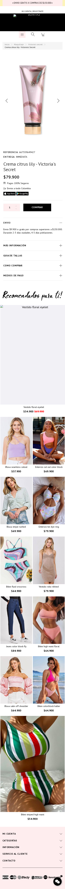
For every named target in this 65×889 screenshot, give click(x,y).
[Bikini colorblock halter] (49, 680)
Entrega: (9, 156)
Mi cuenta (9, 833)
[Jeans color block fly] (16, 620)
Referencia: (10, 152)
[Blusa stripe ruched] (16, 500)
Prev (6, 100)
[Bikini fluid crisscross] (16, 560)
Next (58, 100)
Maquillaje (19, 44)
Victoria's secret (35, 44)
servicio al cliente (15, 853)
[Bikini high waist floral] (49, 620)
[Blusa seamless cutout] (16, 440)
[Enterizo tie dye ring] (49, 500)
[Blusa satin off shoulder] (16, 680)
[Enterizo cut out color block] (49, 440)
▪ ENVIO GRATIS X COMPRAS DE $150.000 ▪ (32, 2)
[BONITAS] (33, 22)
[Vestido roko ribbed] (49, 560)
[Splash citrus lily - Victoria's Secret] (32, 101)
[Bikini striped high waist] (32, 764)
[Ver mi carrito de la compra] (43, 34)
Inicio (7, 44)
